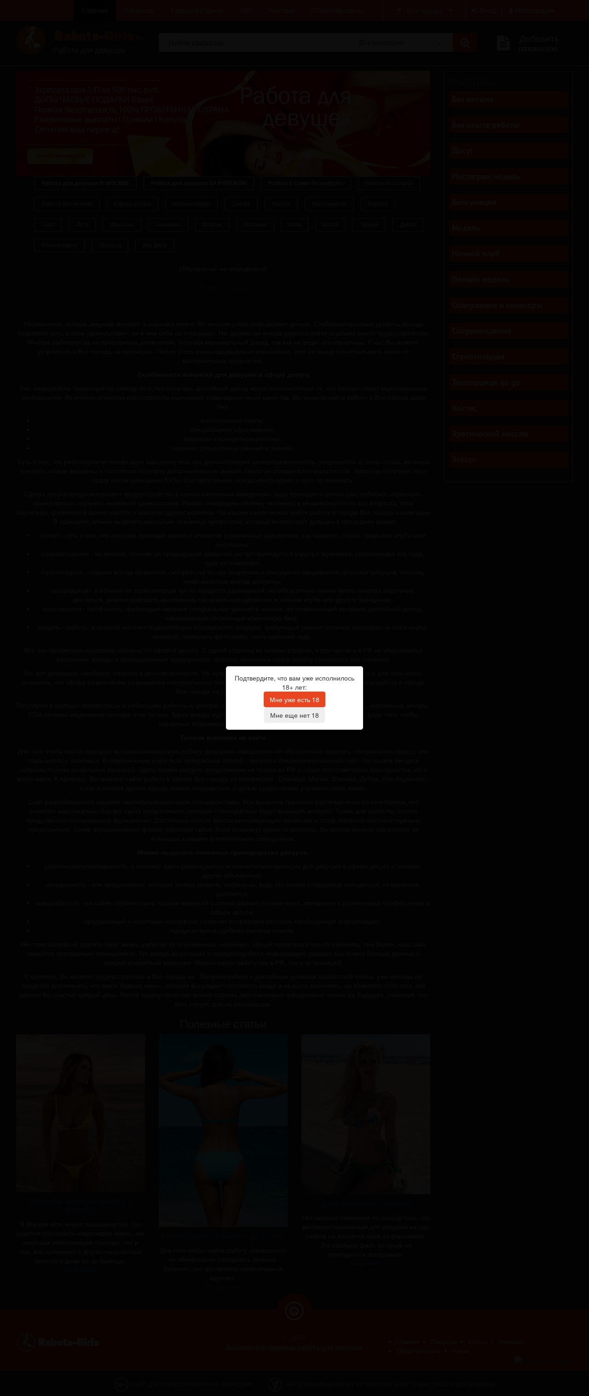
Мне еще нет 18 (294, 715)
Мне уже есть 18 (294, 699)
